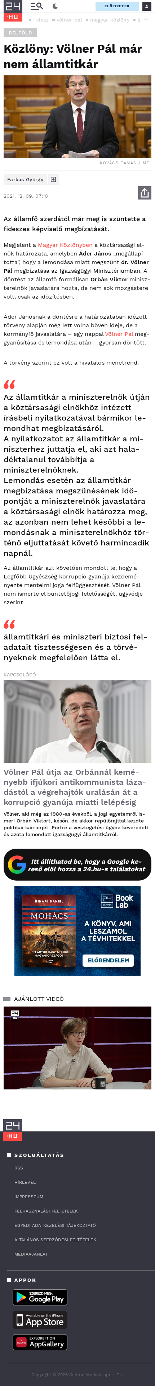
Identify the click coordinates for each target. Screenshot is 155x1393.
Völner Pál (119, 333)
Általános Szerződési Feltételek (55, 1239)
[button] (146, 19)
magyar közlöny (109, 20)
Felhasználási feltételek (46, 1211)
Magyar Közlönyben (65, 244)
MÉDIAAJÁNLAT (31, 1254)
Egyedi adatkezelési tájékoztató (55, 1225)
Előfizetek (117, 6)
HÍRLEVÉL (25, 1182)
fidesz (41, 20)
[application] (77, 1048)
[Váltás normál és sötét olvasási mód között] (55, 6)
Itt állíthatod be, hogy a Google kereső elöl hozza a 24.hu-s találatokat (86, 865)
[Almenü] (36, 6)
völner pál (69, 20)
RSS (18, 1168)
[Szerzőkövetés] (53, 179)
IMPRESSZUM (28, 1196)
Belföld (20, 33)
